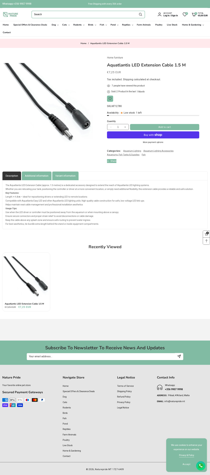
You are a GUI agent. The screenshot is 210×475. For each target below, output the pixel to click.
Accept (186, 464)
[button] (197, 14)
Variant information (65, 175)
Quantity (111, 121)
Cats (65, 402)
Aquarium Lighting (132, 151)
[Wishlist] (110, 99)
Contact (66, 456)
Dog (65, 397)
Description (12, 175)
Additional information (36, 175)
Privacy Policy (123, 402)
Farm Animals (69, 434)
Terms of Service (125, 386)
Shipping (128, 79)
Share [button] (113, 161)
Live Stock (68, 445)
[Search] (140, 14)
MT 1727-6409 (116, 469)
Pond (65, 424)
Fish (144, 154)
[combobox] (88, 14)
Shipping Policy (124, 391)
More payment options (153, 142)
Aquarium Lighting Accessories (158, 151)
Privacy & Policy (186, 455)
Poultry (66, 440)
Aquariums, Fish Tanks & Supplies (123, 154)
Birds (65, 413)
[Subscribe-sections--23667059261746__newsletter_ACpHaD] (179, 356)
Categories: (114, 150)
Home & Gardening (72, 451)
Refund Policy (124, 397)
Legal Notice (123, 407)
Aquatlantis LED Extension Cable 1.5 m (24, 303)
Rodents (67, 407)
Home (84, 43)
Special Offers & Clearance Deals (79, 391)
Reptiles (67, 429)
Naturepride (101, 469)
